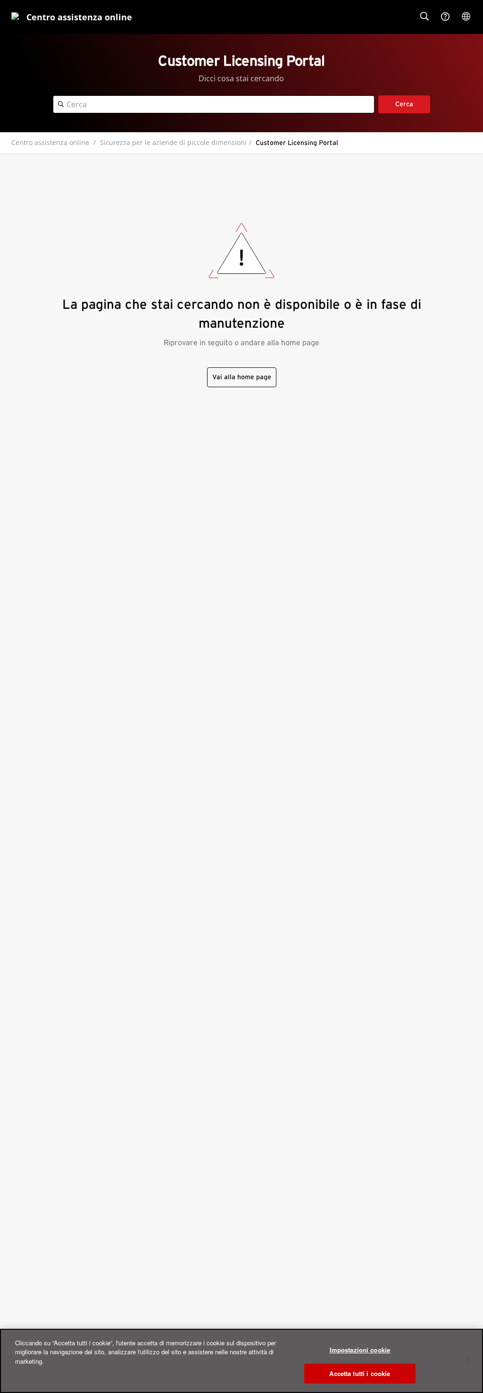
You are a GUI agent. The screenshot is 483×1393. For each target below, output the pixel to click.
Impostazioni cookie (360, 1349)
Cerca (404, 104)
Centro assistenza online (50, 142)
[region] (241, 1361)
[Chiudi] (468, 1359)
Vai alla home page (241, 377)
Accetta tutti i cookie (359, 1373)
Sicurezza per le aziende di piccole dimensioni (173, 142)
